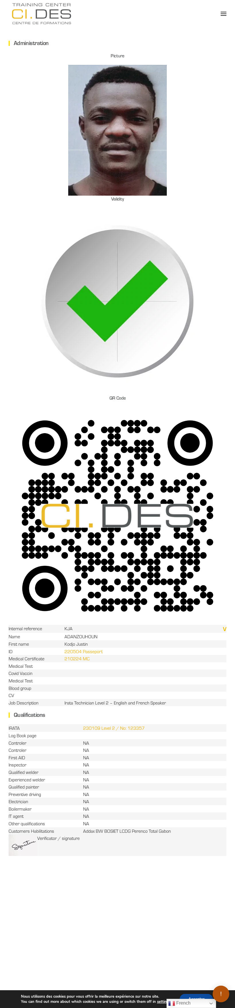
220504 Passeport (83, 651)
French (183, 1003)
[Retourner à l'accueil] (42, 13)
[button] (223, 13)
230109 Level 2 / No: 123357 (114, 728)
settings (164, 1001)
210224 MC (77, 658)
